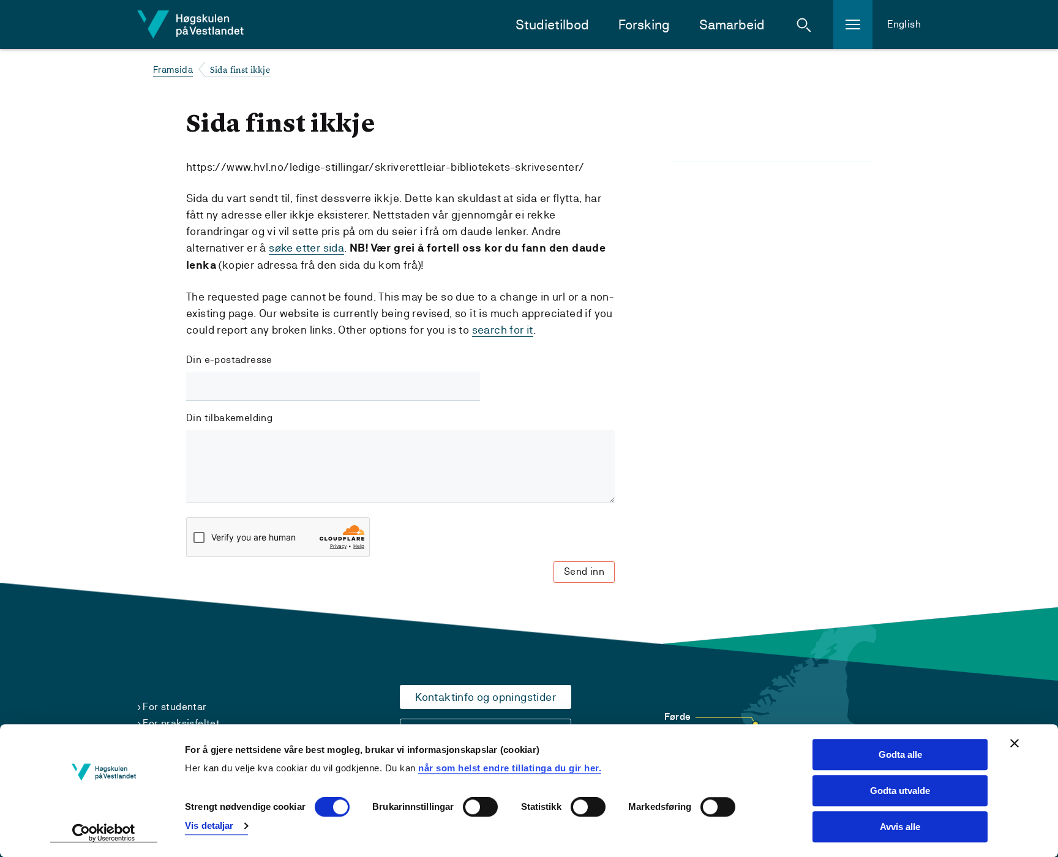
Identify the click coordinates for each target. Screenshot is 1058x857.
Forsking (644, 24)
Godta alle (900, 754)
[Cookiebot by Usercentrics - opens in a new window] (103, 833)
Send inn (584, 571)
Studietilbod (552, 24)
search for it (502, 329)
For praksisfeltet (181, 723)
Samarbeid (732, 24)
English (904, 24)
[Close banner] (1014, 743)
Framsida (173, 69)
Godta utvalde (900, 790)
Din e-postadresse (229, 359)
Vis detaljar (209, 825)
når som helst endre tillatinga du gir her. (509, 768)
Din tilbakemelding (229, 418)
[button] (804, 24)
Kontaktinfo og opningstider (485, 696)
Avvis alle (900, 826)
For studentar (174, 707)
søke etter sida (306, 247)
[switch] (480, 807)
